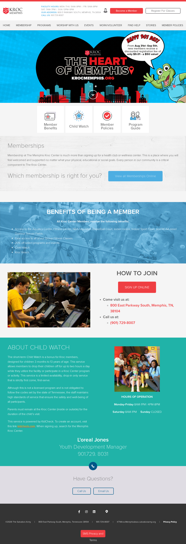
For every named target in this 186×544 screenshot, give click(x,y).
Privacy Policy (170, 522)
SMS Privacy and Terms (93, 534)
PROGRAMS (44, 25)
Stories (151, 25)
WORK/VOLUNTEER (111, 25)
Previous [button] (9, 66)
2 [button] (96, 86)
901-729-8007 (102, 522)
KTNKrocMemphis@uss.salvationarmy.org (136, 522)
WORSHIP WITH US (67, 25)
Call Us (81, 491)
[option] (93, 66)
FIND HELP (134, 25)
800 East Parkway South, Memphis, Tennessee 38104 (64, 522)
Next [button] (176, 66)
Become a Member (126, 10)
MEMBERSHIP (23, 25)
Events (89, 25)
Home (6, 25)
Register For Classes (163, 10)
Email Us (103, 491)
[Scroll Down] (93, 94)
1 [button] (90, 86)
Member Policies (172, 25)
